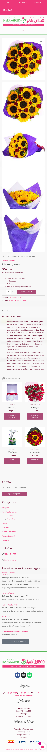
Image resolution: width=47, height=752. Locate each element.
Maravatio (6, 10)
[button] (41, 41)
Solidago (22, 300)
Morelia (7, 2)
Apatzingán (38, 2)
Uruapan (22, 2)
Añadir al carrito (26, 292)
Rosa (17, 300)
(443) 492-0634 (10, 560)
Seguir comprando (15, 494)
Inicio (4, 256)
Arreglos (5, 508)
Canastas (6, 527)
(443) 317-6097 (10, 554)
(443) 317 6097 (11, 693)
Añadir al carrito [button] (12, 416)
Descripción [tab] (7, 311)
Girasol (11, 300)
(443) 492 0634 (24, 693)
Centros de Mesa (9, 532)
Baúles (5, 523)
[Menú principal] (23, 30)
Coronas (10, 515)
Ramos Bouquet (13, 256)
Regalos (5, 540)
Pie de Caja (11, 519)
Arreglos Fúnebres (9, 512)
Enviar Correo (38, 693)
